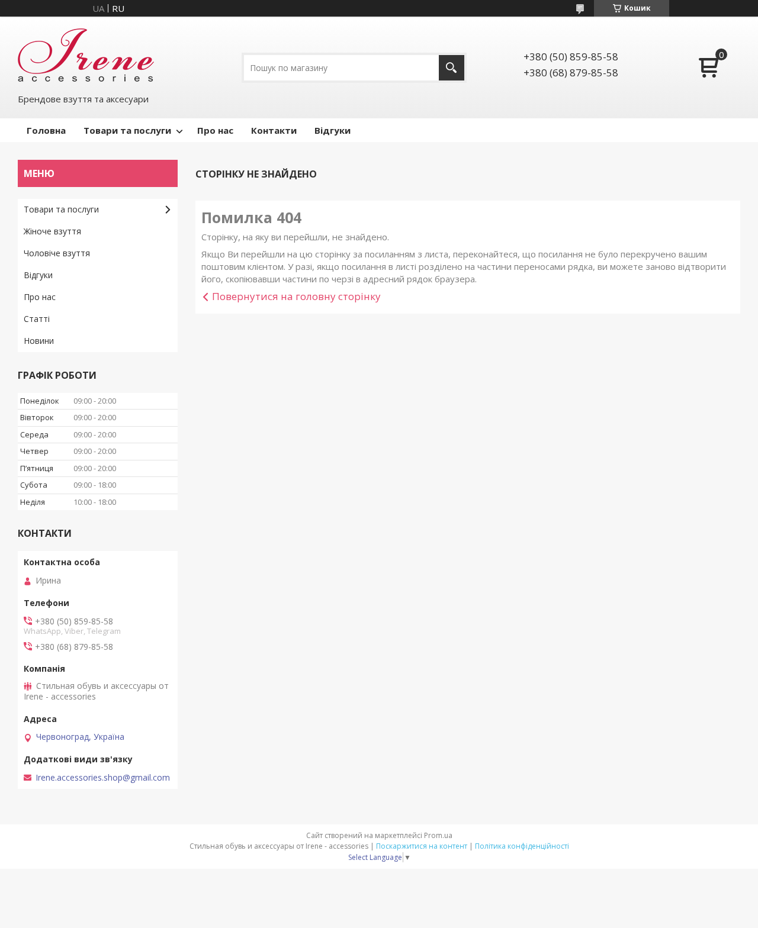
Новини (39, 340)
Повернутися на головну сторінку (296, 296)
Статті (37, 318)
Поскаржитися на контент (421, 846)
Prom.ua (438, 835)
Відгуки (332, 130)
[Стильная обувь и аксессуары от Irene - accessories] (86, 53)
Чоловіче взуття (57, 253)
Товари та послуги (127, 130)
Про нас (215, 130)
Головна (46, 130)
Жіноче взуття (52, 231)
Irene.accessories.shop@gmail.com (103, 777)
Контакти (274, 130)
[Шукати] (451, 67)
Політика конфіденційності (522, 846)
